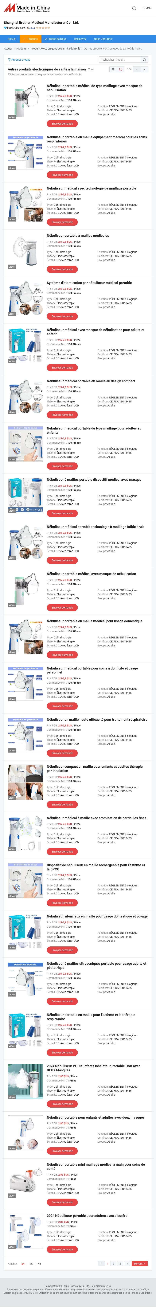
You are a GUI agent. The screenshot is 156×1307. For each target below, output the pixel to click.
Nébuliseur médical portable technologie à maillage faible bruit (95, 527)
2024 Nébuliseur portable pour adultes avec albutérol (87, 1216)
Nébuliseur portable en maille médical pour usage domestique (94, 621)
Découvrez (80, 39)
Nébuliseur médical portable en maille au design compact (91, 381)
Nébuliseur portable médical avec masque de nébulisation (91, 574)
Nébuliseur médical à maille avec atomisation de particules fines (96, 818)
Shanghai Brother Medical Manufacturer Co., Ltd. (41, 23)
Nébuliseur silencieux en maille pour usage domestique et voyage (97, 916)
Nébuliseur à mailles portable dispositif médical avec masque (94, 480)
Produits (33, 39)
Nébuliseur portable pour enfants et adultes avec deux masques (96, 1117)
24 (23, 1263)
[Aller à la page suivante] (144, 69)
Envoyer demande (62, 123)
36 (31, 1263)
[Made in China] (28, 7)
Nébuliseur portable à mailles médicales (78, 236)
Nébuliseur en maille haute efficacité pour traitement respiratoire (97, 719)
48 (39, 1263)
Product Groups (20, 59)
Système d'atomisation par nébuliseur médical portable (89, 283)
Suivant (138, 1263)
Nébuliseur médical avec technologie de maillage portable (91, 188)
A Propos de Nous (55, 39)
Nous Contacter (103, 39)
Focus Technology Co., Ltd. (76, 1285)
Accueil (12, 39)
